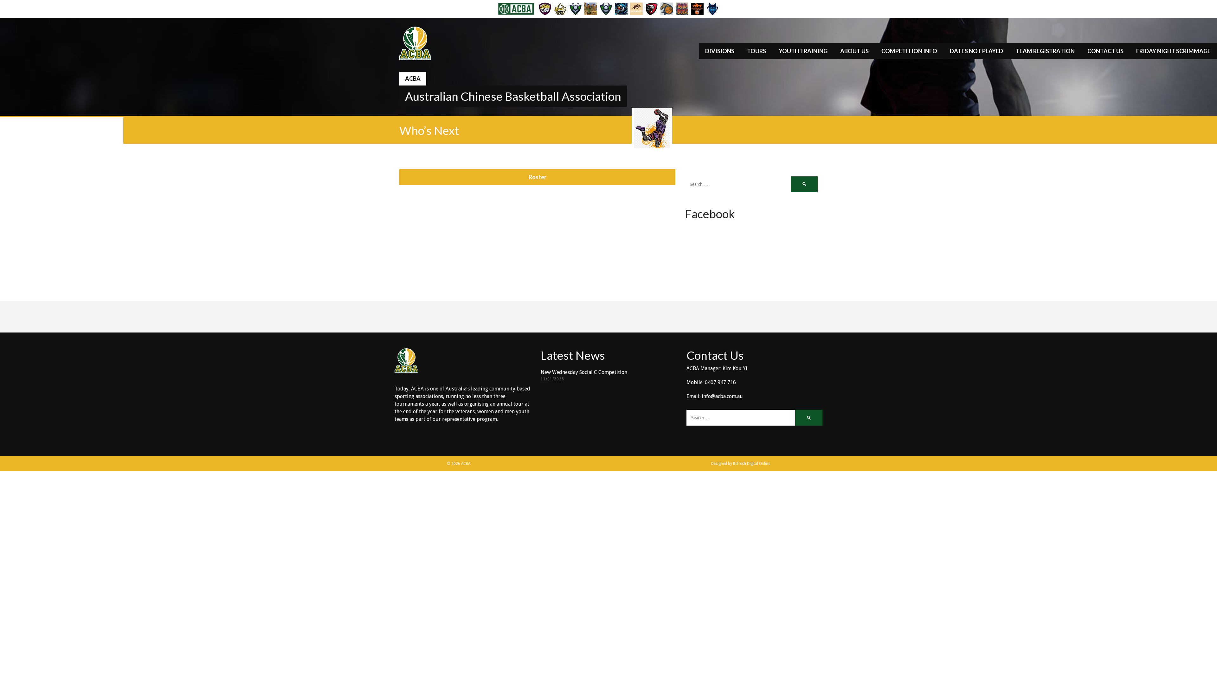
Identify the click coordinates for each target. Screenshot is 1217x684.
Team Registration (1045, 51)
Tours (756, 51)
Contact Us (1105, 51)
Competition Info (909, 51)
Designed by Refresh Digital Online (740, 463)
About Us (854, 51)
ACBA (413, 78)
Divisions (719, 51)
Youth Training (803, 51)
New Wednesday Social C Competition (584, 372)
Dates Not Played (976, 51)
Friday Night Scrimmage (1173, 51)
